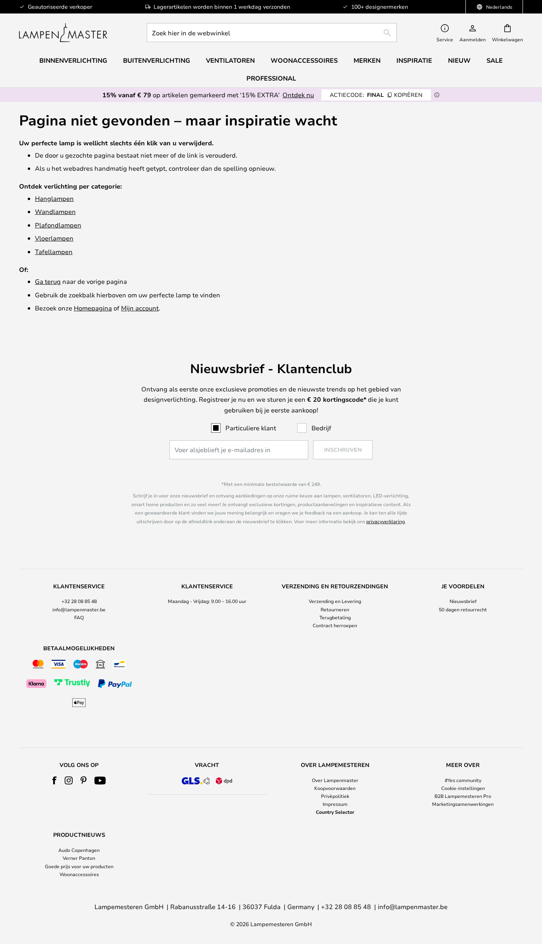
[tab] (79, 606)
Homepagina (93, 308)
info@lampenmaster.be (79, 609)
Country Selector (335, 812)
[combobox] (271, 32)
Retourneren (335, 609)
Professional (271, 78)
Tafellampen (54, 251)
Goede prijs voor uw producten (79, 866)
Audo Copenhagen (79, 850)
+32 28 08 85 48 (79, 601)
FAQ (79, 617)
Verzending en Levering (335, 601)
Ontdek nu (298, 95)
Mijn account (140, 308)
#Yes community (463, 780)
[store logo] (63, 32)
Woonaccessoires (79, 874)
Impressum (335, 804)
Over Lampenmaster (335, 780)
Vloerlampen (54, 238)
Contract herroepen (335, 625)
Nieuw (459, 60)
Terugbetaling (335, 617)
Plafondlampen (58, 225)
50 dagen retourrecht (463, 609)
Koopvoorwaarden (335, 788)
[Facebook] (54, 780)
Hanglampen (54, 198)
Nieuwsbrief (463, 601)
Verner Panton (79, 858)
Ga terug (48, 281)
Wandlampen (55, 211)
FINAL (376, 94)
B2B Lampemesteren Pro (462, 796)
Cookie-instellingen (463, 788)
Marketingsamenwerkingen (463, 804)
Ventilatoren (230, 60)
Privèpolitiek (335, 796)
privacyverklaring (385, 521)
